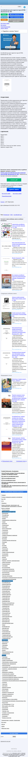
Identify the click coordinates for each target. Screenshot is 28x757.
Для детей (4, 526)
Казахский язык (6, 609)
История (4, 545)
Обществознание (6, 562)
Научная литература (7, 575)
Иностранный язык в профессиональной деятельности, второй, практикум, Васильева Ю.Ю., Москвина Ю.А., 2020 (19, 331)
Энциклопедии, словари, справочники (10, 720)
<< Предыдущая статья (6, 461)
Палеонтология (6, 564)
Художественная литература (9, 540)
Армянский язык (6, 596)
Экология (4, 559)
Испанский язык (6, 586)
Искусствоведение (6, 528)
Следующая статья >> (21, 461)
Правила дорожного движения (9, 535)
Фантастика (5, 702)
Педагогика (5, 533)
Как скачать (3, 25)
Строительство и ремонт (8, 673)
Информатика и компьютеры (9, 520)
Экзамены (3, 503)
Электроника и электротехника (9, 662)
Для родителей (6, 574)
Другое (3, 724)
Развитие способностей (8, 692)
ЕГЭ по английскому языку (8, 480)
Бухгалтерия (5, 648)
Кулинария (4, 716)
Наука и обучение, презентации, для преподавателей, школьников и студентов (11, 506)
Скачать (4, 14)
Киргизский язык (6, 633)
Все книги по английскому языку (10, 476)
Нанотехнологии (6, 665)
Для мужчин (5, 707)
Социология (5, 532)
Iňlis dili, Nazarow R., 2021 (18, 258)
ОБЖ (3, 543)
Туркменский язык (6, 635)
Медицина (4, 697)
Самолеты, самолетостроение (9, 668)
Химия (3, 521)
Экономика (5, 645)
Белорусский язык (6, 594)
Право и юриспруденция (8, 552)
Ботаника (4, 538)
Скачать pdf (14, 180)
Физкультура (5, 555)
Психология (5, 548)
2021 (11, 214)
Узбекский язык (6, 599)
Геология (4, 682)
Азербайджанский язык (8, 604)
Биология (4, 523)
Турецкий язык (5, 608)
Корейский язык (6, 601)
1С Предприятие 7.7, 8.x (8, 704)
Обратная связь (5, 728)
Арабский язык (5, 606)
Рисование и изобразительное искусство (12, 577)
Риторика (4, 542)
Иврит (3, 624)
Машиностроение (6, 687)
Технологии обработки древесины (10, 679)
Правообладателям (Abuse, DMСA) (5, 27)
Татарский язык (6, 597)
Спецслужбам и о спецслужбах (9, 699)
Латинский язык (6, 591)
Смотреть (4, 19)
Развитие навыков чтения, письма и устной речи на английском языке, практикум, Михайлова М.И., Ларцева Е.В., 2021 (19, 398)
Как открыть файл (5, 23)
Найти (2, 726)
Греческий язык (6, 611)
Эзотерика (4, 657)
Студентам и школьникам (8, 570)
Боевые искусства (6, 717)
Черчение (4, 547)
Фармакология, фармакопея (9, 663)
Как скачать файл (6, 193)
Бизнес (4, 650)
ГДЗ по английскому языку (8, 478)
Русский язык (5, 515)
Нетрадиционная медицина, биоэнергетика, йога (14, 701)
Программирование (7, 695)
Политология (5, 525)
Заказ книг (4, 684)
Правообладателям (6, 196)
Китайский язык (6, 626)
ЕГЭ (2, 501)
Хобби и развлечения (7, 660)
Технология (5, 530)
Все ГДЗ (3, 499)
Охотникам (5, 670)
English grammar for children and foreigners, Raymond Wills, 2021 (19, 314)
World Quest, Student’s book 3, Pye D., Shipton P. (19, 380)
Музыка (4, 557)
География (5, 565)
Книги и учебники (5, 508)
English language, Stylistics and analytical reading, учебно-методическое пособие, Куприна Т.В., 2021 (19, 440)
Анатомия (4, 537)
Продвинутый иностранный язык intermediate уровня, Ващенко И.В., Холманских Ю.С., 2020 (18, 355)
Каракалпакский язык (7, 636)
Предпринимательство (7, 652)
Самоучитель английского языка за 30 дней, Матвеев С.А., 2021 (18, 226)
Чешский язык (5, 618)
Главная (3, 495)
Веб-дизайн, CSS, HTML (8, 706)
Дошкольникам (6, 510)
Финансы (4, 646)
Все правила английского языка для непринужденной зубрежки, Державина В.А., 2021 (18, 277)
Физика (4, 518)
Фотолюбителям (6, 658)
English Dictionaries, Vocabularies (9, 471)
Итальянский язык (6, 589)
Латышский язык (6, 613)
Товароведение (6, 653)
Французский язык (6, 584)
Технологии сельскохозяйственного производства (14, 680)
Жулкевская (6, 214)
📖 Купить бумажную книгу (16, 14)
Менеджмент (5, 641)
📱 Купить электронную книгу (16, 17)
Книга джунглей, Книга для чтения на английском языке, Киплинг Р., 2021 (19, 244)
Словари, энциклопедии (8, 712)
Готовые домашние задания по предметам (11, 497)
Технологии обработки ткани (9, 675)
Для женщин (5, 689)
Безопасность (5, 714)
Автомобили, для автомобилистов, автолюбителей (14, 667)
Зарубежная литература (8, 569)
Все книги (3, 722)
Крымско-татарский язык (8, 603)
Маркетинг (4, 643)
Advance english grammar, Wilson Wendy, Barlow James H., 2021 (19, 299)
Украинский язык (6, 592)
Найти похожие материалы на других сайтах (16, 20)
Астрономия (5, 554)
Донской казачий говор (7, 623)
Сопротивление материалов (9, 579)
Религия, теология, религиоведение (11, 560)
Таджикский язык (6, 638)
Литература (5, 516)
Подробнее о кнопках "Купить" (11, 31)
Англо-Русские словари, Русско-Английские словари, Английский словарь (13, 474)
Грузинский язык (6, 631)
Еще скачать (4, 17)
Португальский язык (7, 616)
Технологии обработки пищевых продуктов (12, 677)
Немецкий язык (6, 587)
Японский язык (6, 621)
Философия (5, 550)
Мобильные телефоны (7, 672)
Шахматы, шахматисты (7, 694)
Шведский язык (6, 619)
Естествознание (6, 567)
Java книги (4, 685)
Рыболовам (5, 709)
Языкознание (5, 630)
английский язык (18, 214)
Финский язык (5, 628)
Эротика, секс (5, 711)
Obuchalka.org (7, 753)
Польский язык (5, 614)
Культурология (5, 572)
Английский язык (6, 582)
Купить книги (14, 189)
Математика (5, 513)
